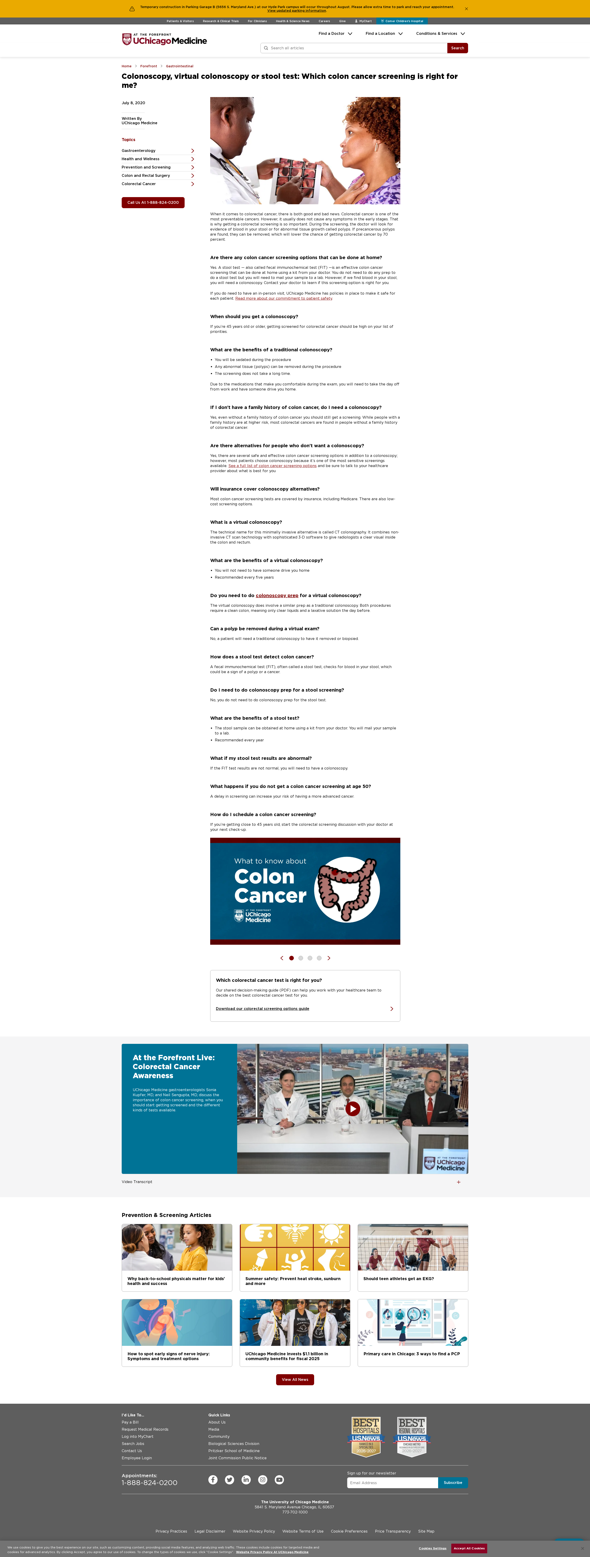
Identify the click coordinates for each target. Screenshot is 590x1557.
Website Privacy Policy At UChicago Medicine (272, 1552)
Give (342, 21)
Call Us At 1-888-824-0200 (153, 202)
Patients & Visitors (180, 21)
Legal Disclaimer (210, 1531)
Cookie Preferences (349, 1531)
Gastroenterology (139, 150)
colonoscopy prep (277, 595)
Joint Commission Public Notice (237, 1458)
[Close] (583, 1548)
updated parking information (301, 10)
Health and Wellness (140, 159)
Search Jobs (133, 1444)
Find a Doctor (332, 33)
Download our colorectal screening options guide (262, 1008)
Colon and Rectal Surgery (146, 175)
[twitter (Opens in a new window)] (229, 1479)
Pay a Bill (130, 1422)
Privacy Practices (171, 1531)
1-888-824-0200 (149, 1479)
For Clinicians (257, 21)
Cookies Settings (432, 1548)
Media (213, 1429)
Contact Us (132, 1451)
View (272, 10)
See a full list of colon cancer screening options (272, 466)
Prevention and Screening (146, 167)
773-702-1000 (295, 1512)
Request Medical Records (145, 1429)
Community (219, 1436)
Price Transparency (393, 1531)
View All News (295, 1379)
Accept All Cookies (469, 1548)
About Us (217, 1422)
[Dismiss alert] (466, 9)
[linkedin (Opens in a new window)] (246, 1479)
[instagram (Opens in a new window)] (262, 1479)
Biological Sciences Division (233, 1444)
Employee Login (137, 1458)
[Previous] (284, 958)
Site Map (426, 1531)
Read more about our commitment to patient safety (283, 298)
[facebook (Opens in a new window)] (213, 1479)
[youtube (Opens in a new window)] (279, 1479)
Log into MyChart (137, 1436)
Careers (324, 21)
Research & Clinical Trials (221, 21)
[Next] (327, 958)
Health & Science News (293, 21)
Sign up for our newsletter (371, 1473)
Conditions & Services (436, 33)
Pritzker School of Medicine (234, 1451)
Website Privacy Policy (254, 1531)
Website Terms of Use (303, 1531)
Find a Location (380, 33)
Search (457, 48)
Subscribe (453, 1482)
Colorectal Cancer (139, 184)
